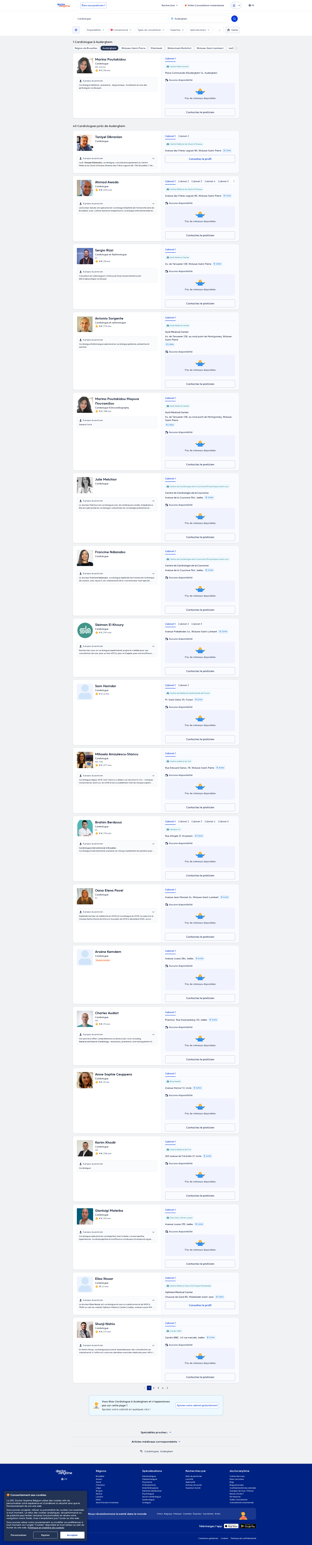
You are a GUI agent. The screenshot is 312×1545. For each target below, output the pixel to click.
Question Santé (193, 1488)
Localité (189, 1479)
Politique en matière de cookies (46, 1527)
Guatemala (208, 1513)
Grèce (160, 1513)
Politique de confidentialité (243, 1538)
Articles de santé (194, 1485)
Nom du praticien (194, 1476)
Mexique (178, 1513)
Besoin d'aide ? (237, 1493)
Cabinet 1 (170, 58)
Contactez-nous (237, 1476)
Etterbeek (156, 48)
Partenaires (235, 1496)
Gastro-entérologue (151, 1496)
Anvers (99, 1479)
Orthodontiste (149, 1485)
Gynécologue (148, 1499)
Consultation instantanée (242, 1502)
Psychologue (148, 1493)
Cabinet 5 (223, 181)
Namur (99, 1493)
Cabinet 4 (210, 181)
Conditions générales (208, 1538)
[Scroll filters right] (217, 30)
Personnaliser (18, 1535)
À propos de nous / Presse (242, 1491)
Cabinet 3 (196, 181)
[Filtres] (76, 30)
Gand (98, 1482)
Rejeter (45, 1535)
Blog (232, 1482)
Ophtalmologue (149, 1479)
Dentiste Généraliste (152, 1491)
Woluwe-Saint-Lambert (210, 48)
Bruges (99, 1491)
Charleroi (100, 1485)
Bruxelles (100, 1476)
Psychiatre (147, 1482)
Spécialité (190, 1482)
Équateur (197, 1513)
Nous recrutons (237, 1479)
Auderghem (109, 48)
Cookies (224, 1538)
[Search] (234, 18)
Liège (98, 1488)
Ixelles (232, 48)
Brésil (217, 1513)
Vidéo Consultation (238, 1499)
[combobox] (119, 18)
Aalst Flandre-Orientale (107, 1502)
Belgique (168, 1513)
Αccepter (72, 1535)
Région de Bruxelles (86, 48)
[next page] (167, 1388)
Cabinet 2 (183, 136)
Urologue (146, 1502)
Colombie (187, 1513)
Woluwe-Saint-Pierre (134, 48)
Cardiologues (151, 1451)
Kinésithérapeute (150, 1488)
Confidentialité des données (243, 1488)
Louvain (99, 1496)
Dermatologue (149, 1476)
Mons (98, 1499)
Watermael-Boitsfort (179, 48)
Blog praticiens (237, 1485)
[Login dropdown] (236, 5)
